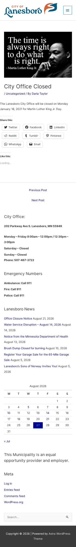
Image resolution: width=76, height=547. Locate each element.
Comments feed (14, 496)
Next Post (38, 200)
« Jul (7, 441)
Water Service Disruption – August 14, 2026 (32, 324)
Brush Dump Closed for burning (24, 348)
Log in (8, 483)
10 (8, 413)
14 (47, 413)
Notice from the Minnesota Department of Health (36, 336)
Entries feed (12, 489)
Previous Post (38, 190)
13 (38, 413)
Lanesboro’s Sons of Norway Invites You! (30, 366)
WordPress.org (13, 502)
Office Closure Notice (18, 318)
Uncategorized (15, 93)
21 (47, 419)
